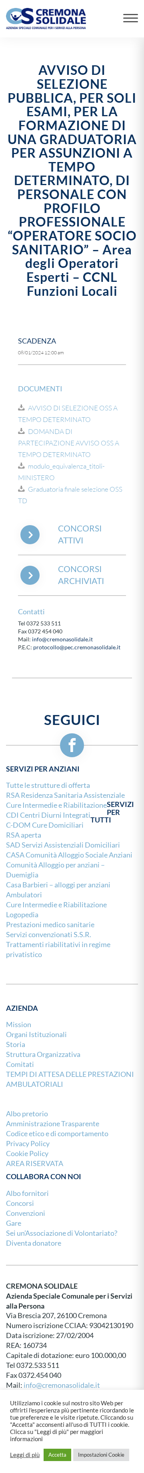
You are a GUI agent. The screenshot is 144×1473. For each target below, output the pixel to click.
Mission (18, 1024)
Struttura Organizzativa (43, 1054)
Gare (13, 1223)
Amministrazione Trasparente (52, 1123)
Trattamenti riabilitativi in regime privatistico (58, 949)
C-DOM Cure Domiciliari (45, 825)
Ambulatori (24, 895)
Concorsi (20, 1203)
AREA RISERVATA (34, 1163)
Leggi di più (25, 1455)
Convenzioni (25, 1213)
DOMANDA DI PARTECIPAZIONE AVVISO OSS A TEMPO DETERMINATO (68, 443)
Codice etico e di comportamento (57, 1133)
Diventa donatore (33, 1243)
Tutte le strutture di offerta (48, 785)
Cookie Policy (27, 1153)
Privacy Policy (28, 1143)
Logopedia (22, 914)
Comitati (20, 1064)
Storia (15, 1044)
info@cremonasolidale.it (62, 639)
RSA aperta (23, 835)
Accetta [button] (57, 1454)
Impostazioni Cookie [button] (101, 1454)
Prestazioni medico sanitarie (50, 924)
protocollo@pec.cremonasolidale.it (76, 647)
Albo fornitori (27, 1193)
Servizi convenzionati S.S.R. (48, 934)
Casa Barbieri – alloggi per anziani (58, 885)
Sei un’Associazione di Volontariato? (61, 1233)
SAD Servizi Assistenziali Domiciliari (63, 845)
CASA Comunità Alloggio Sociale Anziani (69, 855)
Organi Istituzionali (36, 1034)
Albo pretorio (27, 1113)
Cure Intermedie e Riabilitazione (56, 904)
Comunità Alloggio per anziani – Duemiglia (55, 870)
